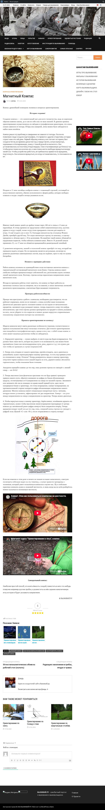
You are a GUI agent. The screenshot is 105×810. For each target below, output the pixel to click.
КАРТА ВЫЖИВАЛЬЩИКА (86, 88)
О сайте (23, 5)
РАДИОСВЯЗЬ (9, 43)
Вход (73, 5)
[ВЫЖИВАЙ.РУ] (52, 21)
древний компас (16, 651)
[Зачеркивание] (20, 760)
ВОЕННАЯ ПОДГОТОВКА (13, 49)
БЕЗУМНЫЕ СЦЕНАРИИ (85, 84)
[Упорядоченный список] (23, 760)
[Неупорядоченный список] (26, 760)
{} (37, 760)
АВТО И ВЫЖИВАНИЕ (34, 49)
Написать (31, 5)
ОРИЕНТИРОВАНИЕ (54, 38)
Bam (52, 807)
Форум (38, 5)
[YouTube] (97, 5)
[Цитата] (29, 760)
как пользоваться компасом (34, 651)
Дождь (13, 101)
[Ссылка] (34, 760)
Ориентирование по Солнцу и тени (35, 722)
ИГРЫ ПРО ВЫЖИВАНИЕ (86, 72)
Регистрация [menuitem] (14, 1)
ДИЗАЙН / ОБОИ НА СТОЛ (86, 91)
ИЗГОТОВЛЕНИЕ (33, 43)
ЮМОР (79, 95)
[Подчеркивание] (17, 760)
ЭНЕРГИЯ (21, 43)
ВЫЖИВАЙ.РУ (26, 807)
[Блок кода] (31, 760)
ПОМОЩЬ (71, 43)
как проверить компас (54, 651)
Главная (15, 5)
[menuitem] (2, 1)
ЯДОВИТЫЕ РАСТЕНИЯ (73, 38)
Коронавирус (65, 5)
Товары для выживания (51, 5)
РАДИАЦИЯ (88, 38)
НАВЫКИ (41, 38)
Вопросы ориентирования (13, 92)
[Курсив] (14, 760)
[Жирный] (11, 760)
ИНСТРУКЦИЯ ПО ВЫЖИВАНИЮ (53, 43)
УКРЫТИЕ (31, 38)
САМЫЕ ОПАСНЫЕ (66, 49)
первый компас (9, 654)
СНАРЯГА (79, 49)
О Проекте (76, 796)
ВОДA (7, 38)
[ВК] (100, 5)
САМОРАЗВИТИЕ (51, 49)
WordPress (45, 807)
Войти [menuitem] (6, 1)
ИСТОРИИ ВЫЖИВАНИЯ (86, 80)
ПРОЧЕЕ (88, 49)
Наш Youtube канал (83, 5)
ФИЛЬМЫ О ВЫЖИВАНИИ (86, 76)
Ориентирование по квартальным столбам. (60, 724)
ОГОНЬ (14, 38)
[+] (40, 760)
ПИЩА (22, 38)
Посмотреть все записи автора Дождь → (33, 689)
